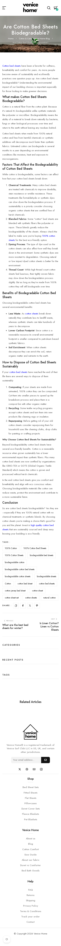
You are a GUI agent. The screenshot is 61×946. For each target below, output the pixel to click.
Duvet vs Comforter (30, 865)
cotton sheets (31, 313)
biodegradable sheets (46, 576)
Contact (30, 922)
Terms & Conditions (30, 911)
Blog (30, 844)
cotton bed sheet (25, 583)
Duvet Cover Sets (30, 808)
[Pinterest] (37, 605)
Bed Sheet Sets (31, 787)
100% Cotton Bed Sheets (34, 548)
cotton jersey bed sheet (15, 590)
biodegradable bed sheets (41, 555)
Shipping (30, 900)
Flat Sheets (30, 798)
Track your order (30, 916)
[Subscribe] (45, 760)
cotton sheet (37, 590)
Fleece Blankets (30, 814)
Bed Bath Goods (30, 870)
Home (10, 38)
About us (30, 838)
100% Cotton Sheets (14, 555)
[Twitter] (30, 605)
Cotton (8, 583)
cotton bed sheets (18, 372)
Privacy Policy (30, 906)
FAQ (30, 890)
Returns (30, 895)
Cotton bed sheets (11, 66)
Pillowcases (30, 803)
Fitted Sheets (30, 792)
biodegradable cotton (14, 562)
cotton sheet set (12, 597)
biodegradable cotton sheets (17, 576)
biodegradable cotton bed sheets (19, 569)
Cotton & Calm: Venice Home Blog (34, 38)
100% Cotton (11, 548)
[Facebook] (23, 605)
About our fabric (30, 860)
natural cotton (49, 597)
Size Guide (30, 854)
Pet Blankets (30, 819)
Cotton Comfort (30, 849)
